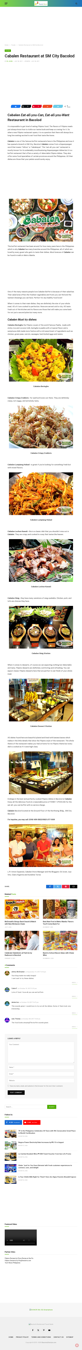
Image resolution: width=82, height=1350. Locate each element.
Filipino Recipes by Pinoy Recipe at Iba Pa (19, 1258)
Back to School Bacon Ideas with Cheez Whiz (58, 954)
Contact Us (59, 1337)
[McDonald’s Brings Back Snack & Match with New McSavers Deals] (22, 909)
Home (11, 1337)
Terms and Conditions (41, 1337)
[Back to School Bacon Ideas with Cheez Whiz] (60, 940)
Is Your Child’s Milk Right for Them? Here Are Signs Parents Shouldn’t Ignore (47, 1177)
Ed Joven (10, 61)
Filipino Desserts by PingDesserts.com (18, 1260)
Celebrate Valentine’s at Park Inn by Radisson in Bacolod (18, 954)
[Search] (76, 3)
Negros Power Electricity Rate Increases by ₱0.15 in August (41, 1142)
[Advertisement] (41, 26)
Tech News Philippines (12, 1263)
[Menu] (6, 3)
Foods (8, 50)
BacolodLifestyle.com (49, 1342)
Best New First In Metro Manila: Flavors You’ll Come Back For (58, 923)
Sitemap (69, 1337)
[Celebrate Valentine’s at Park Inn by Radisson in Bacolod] (22, 940)
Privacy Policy (22, 1337)
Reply (74, 982)
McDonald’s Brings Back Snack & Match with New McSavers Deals (20, 923)
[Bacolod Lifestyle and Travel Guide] (41, 3)
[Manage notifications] (77, 1345)
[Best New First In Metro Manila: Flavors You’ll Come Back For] (60, 909)
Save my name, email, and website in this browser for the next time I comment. (36, 1086)
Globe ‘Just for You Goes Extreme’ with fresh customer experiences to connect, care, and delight (45, 1166)
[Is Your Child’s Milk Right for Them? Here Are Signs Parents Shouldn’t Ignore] (10, 1180)
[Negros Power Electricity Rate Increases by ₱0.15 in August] (10, 1145)
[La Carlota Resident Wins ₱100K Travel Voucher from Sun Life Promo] (10, 1157)
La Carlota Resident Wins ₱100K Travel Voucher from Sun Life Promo (44, 1154)
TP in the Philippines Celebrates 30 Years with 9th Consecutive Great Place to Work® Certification (47, 1132)
